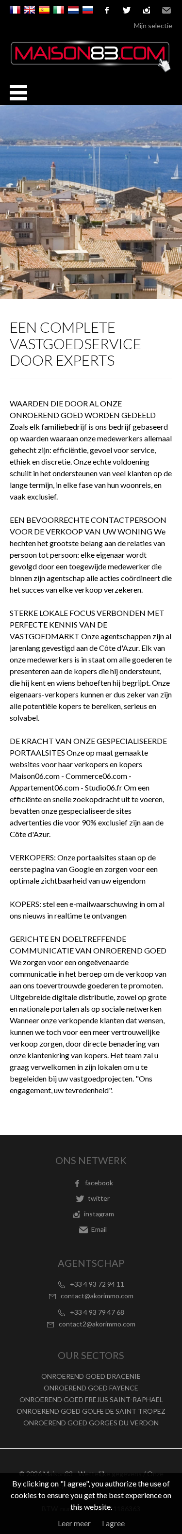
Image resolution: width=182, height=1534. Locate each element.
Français (15, 10)
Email (166, 10)
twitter (126, 10)
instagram (146, 10)
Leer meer (74, 1523)
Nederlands (73, 10)
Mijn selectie (153, 25)
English (29, 10)
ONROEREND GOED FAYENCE (91, 1388)
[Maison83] (91, 69)
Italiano (58, 10)
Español (44, 10)
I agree (113, 1523)
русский (88, 10)
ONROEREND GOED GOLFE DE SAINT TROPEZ (91, 1411)
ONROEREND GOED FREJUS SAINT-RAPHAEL (91, 1399)
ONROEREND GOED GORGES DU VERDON (91, 1423)
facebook (107, 10)
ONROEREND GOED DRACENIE (91, 1376)
